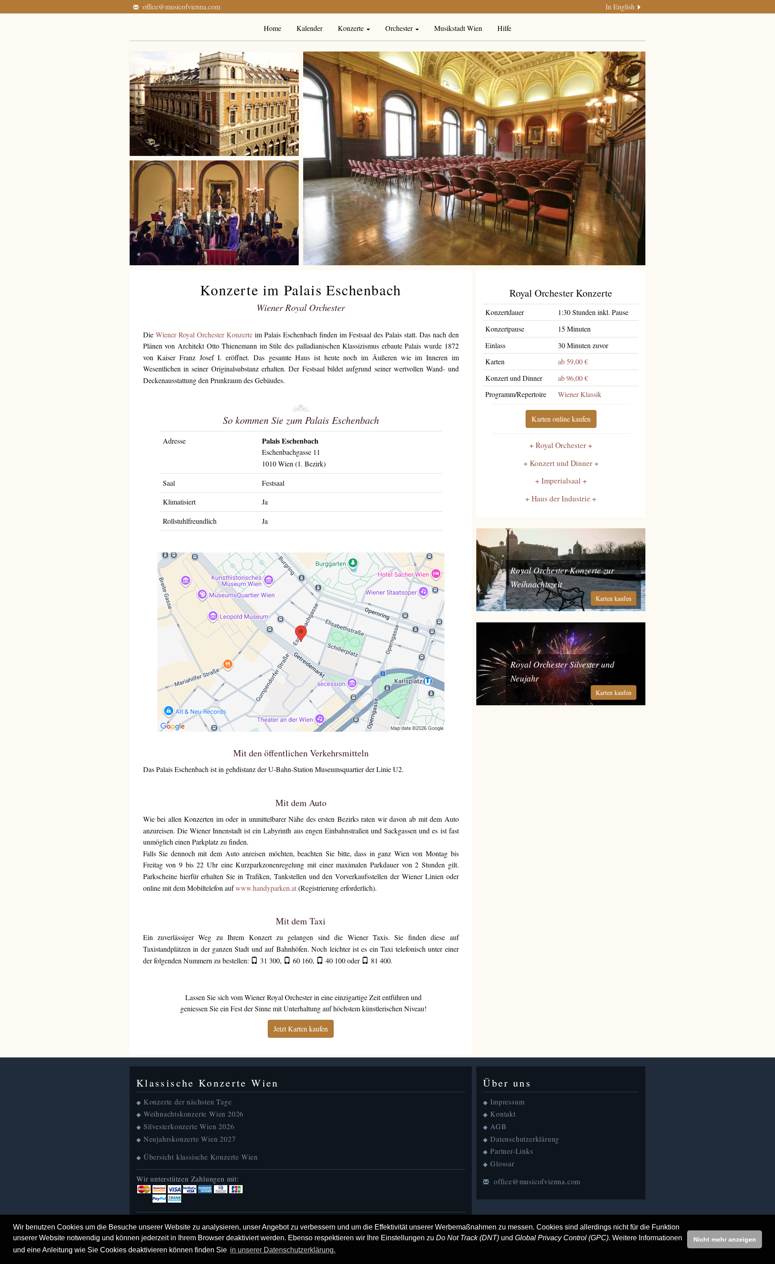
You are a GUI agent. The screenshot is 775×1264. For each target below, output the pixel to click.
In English (620, 6)
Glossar (502, 1163)
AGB (498, 1126)
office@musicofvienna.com (181, 6)
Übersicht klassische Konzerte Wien (201, 1156)
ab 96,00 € (573, 378)
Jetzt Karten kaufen (301, 1028)
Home (272, 28)
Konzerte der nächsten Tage (188, 1101)
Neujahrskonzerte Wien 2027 (190, 1138)
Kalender (309, 28)
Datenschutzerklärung (524, 1138)
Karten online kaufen (561, 418)
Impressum (507, 1101)
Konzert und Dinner (561, 463)
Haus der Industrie (560, 498)
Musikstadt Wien (458, 28)
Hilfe (504, 28)
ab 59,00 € (573, 361)
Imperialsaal (561, 480)
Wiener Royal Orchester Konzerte (204, 334)
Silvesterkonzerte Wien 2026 (189, 1126)
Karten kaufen (613, 598)
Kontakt (503, 1113)
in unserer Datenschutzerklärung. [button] (282, 1250)
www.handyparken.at (265, 888)
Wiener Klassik (579, 394)
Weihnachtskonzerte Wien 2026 (194, 1113)
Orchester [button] (399, 28)
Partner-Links (511, 1151)
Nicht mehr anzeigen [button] (724, 1239)
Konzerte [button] (352, 28)
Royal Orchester (561, 445)
